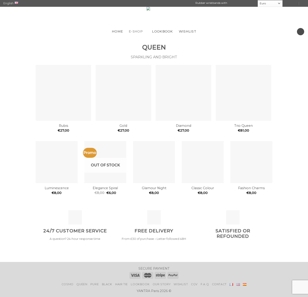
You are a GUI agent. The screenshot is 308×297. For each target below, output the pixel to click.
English (8, 3)
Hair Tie (121, 284)
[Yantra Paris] (154, 17)
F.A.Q (205, 284)
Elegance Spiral (105, 188)
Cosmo (68, 284)
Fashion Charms (251, 188)
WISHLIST (187, 31)
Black (107, 284)
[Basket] (300, 31)
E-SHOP (136, 31)
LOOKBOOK (162, 31)
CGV (194, 284)
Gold (123, 126)
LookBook (140, 284)
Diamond (183, 126)
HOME (117, 31)
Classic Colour (202, 188)
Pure (94, 284)
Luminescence (57, 188)
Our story (162, 284)
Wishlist (181, 284)
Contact (219, 284)
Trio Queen (243, 126)
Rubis (63, 126)
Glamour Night (154, 188)
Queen (81, 284)
